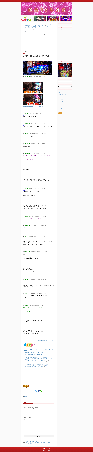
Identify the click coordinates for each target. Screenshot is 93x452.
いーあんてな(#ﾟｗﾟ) (62, 99)
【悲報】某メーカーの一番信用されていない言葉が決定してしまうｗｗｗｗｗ (35, 365)
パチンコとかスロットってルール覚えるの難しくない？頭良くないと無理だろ (35, 357)
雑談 (24, 395)
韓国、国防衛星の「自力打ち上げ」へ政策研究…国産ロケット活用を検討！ (35, 25)
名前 (24, 419)
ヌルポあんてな (61, 96)
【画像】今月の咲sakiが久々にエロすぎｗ (33, 441)
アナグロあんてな (61, 101)
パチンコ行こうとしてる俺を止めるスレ (30, 35)
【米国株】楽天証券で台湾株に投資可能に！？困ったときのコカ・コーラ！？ (35, 361)
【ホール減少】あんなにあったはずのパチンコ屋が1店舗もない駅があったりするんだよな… (37, 364)
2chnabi (60, 106)
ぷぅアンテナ (61, 103)
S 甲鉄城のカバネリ (27, 396)
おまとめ (60, 108)
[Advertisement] (38, 43)
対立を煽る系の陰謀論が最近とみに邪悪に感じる (31, 27)
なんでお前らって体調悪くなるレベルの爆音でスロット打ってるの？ (34, 366)
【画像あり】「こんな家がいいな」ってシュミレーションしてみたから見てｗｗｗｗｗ (36, 360)
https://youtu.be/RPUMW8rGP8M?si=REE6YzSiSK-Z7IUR (33, 106)
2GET (60, 92)
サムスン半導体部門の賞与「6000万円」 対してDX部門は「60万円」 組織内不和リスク (37, 24)
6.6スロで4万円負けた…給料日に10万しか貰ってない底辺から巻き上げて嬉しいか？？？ (37, 367)
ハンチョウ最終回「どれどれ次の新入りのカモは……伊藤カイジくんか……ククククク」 (36, 26)
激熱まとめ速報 (46, 449)
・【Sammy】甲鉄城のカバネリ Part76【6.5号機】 (45, 340)
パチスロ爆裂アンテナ (62, 94)
